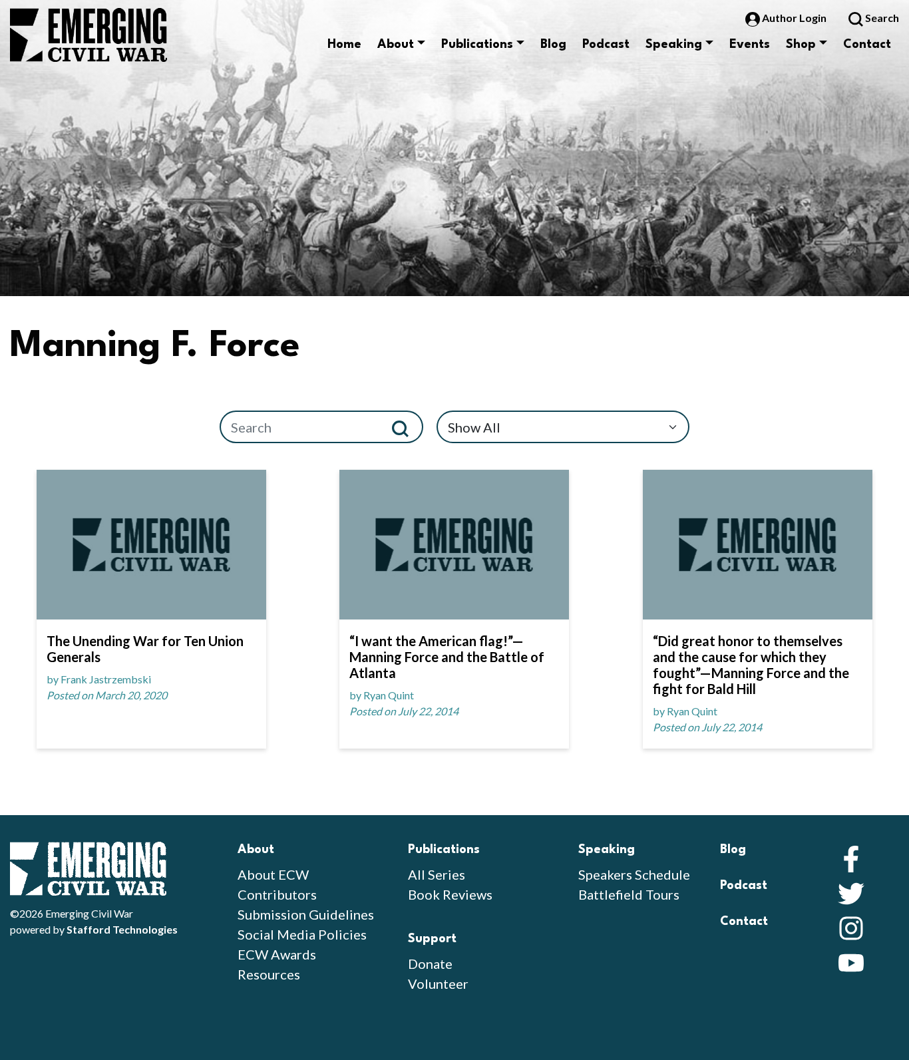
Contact (867, 45)
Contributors (277, 894)
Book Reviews (450, 894)
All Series (436, 874)
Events (749, 45)
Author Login (794, 17)
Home (344, 45)
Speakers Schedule (634, 874)
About (395, 45)
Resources (269, 974)
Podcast (606, 45)
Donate (430, 964)
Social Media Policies (302, 934)
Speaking (673, 45)
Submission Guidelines (306, 914)
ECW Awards (277, 954)
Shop (801, 45)
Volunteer (438, 983)
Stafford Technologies (122, 929)
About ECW (273, 874)
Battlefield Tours (628, 894)
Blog (553, 45)
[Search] (405, 427)
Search (881, 17)
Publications (477, 45)
